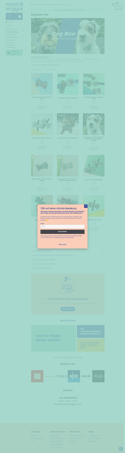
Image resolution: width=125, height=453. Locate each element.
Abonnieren (62, 231)
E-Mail (42, 224)
